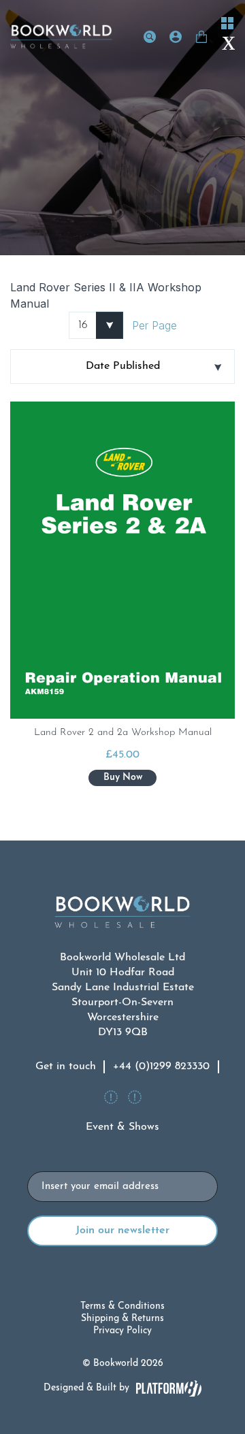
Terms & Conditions (122, 1306)
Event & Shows (122, 1127)
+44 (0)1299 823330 (161, 1066)
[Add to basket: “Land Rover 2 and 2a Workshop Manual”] (122, 778)
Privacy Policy (122, 1331)
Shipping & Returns (122, 1319)
